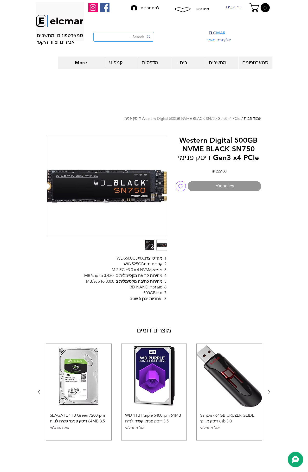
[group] (154, 392)
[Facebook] (104, 7)
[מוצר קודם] (269, 392)
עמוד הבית (252, 118)
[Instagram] (93, 7)
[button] (261, 7)
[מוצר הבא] (39, 392)
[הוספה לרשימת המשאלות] (181, 186)
